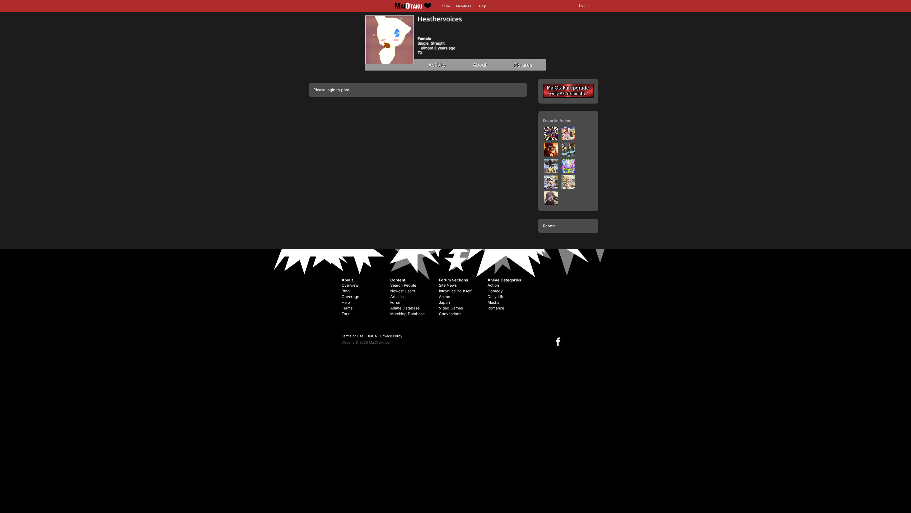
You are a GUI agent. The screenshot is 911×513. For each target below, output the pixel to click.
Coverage (350, 296)
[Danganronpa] (551, 203)
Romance (496, 308)
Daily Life (496, 296)
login (330, 89)
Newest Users (402, 291)
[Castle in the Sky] (551, 171)
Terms (347, 308)
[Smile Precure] (551, 155)
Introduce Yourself (455, 291)
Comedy (495, 291)
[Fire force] (568, 155)
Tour (346, 313)
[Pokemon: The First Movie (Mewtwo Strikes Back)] (568, 171)
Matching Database (407, 313)
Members (463, 6)
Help (482, 6)
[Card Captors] (551, 187)
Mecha (493, 302)
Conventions (450, 313)
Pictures (522, 65)
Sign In (584, 5)
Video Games (451, 308)
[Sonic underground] (551, 139)
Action (493, 285)
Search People (403, 285)
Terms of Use (352, 336)
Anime (444, 296)
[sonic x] (568, 139)
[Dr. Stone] (568, 187)
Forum (444, 6)
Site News (448, 285)
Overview (350, 285)
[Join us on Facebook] (559, 341)
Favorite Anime (557, 120)
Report (549, 225)
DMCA (372, 336)
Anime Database (404, 308)
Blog (346, 291)
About (480, 65)
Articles (397, 296)
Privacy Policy (391, 336)
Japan (444, 302)
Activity (437, 65)
